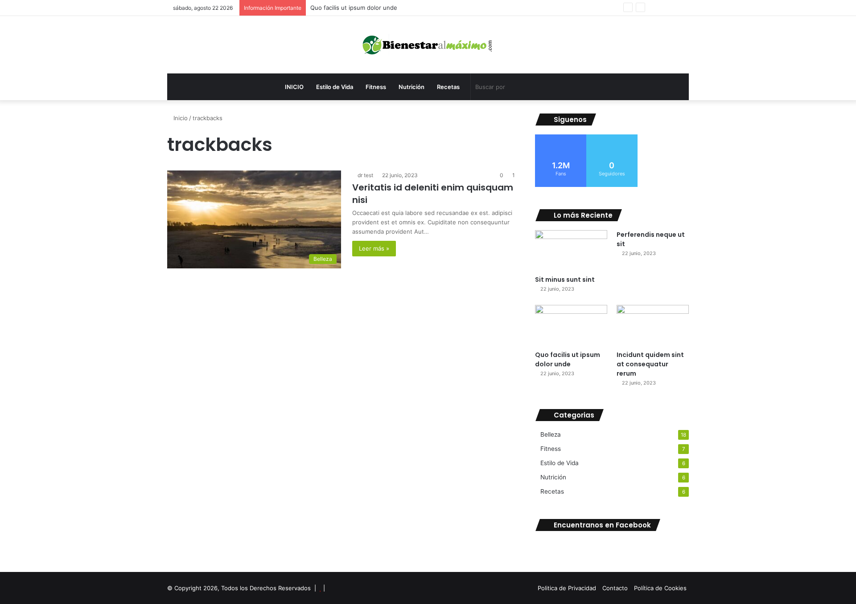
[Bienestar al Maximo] (428, 45)
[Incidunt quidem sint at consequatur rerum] (653, 325)
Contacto (615, 588)
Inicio (180, 118)
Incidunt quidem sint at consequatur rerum (650, 364)
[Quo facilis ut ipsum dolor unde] (571, 325)
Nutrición (411, 86)
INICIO (294, 86)
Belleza (550, 434)
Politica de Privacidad (567, 588)
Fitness (376, 86)
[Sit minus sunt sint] (571, 250)
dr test (365, 175)
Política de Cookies (660, 588)
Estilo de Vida (334, 86)
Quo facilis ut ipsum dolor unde (353, 7)
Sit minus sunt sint (565, 279)
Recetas (448, 86)
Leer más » (374, 248)
